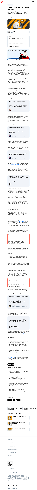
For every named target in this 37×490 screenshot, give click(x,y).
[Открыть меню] (35, 1)
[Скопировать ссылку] (17, 400)
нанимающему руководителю (13, 164)
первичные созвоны (20, 143)
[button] (32, 1)
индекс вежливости (21, 221)
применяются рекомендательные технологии (15, 476)
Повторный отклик (11, 357)
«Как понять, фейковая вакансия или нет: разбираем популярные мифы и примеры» (18, 85)
